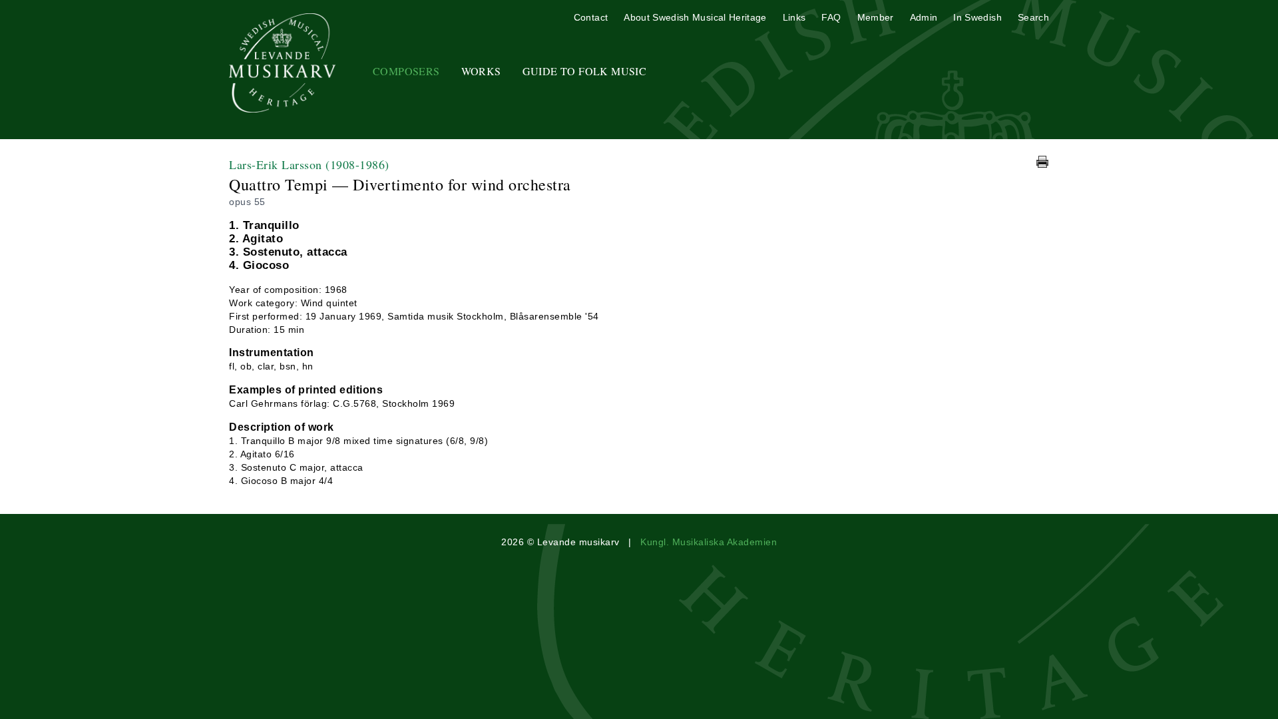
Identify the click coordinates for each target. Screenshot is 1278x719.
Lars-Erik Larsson (309, 164)
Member (875, 17)
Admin (924, 17)
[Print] (1042, 161)
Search (1033, 17)
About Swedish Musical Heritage (695, 17)
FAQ (831, 17)
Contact (591, 17)
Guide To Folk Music (585, 71)
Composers (406, 71)
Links (794, 17)
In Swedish (977, 17)
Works (481, 71)
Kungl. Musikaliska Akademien (708, 542)
